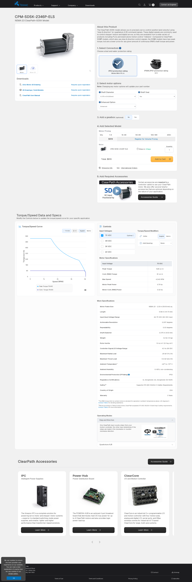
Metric (89, 231)
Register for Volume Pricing (146, 139)
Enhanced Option (108, 102)
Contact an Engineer (168, 4)
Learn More (40, 530)
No (129, 117)
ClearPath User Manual (31, 95)
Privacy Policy (133, 579)
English (82, 231)
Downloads (90, 5)
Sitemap (176, 572)
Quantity (169, 147)
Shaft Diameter (107, 92)
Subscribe (176, 578)
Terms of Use (59, 579)
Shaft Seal (144, 92)
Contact (155, 572)
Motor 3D (33, 72)
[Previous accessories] (92, 542)
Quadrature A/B (105, 444)
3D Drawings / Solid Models (33, 90)
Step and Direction (106, 420)
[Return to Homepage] (21, 4)
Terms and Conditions (96, 579)
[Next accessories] (100, 542)
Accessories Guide (149, 197)
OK (14, 578)
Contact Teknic (103, 403)
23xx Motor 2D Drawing (31, 85)
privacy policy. (13, 573)
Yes (135, 117)
